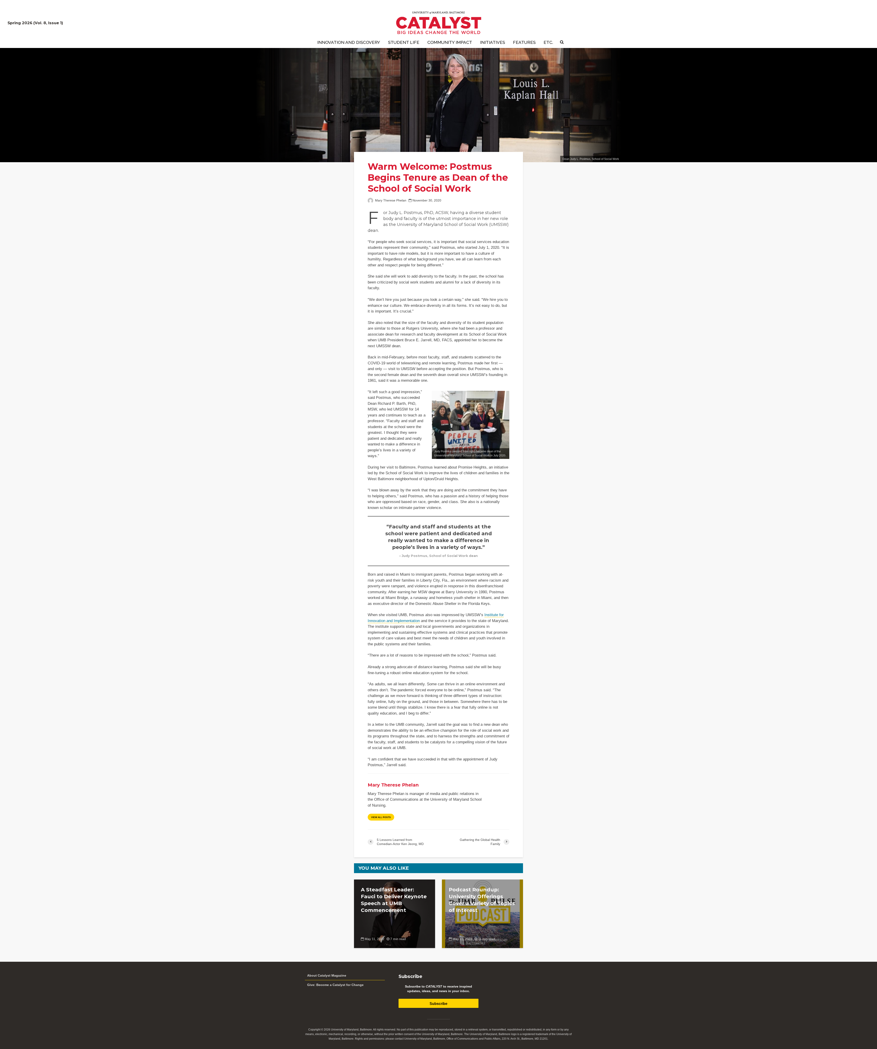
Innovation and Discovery (348, 42)
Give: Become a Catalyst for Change (335, 985)
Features (524, 42)
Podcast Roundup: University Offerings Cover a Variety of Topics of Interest (482, 900)
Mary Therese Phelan (390, 200)
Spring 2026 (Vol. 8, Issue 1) (35, 23)
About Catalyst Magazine (326, 975)
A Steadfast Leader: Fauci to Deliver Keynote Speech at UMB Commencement (394, 900)
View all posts (381, 817)
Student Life (403, 42)
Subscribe (438, 1004)
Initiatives (492, 42)
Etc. (548, 42)
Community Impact (449, 42)
